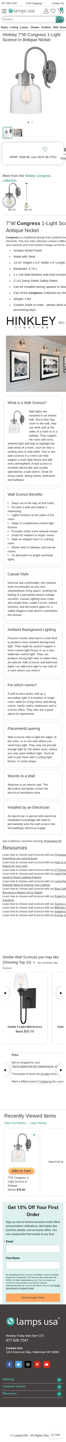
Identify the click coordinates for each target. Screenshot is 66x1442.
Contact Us (58, 3)
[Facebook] (9, 1364)
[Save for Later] (44, 149)
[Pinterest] (37, 1364)
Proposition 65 (52, 841)
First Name (13, 1258)
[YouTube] (46, 1364)
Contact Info (14, 1348)
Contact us (45, 1081)
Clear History (38, 1123)
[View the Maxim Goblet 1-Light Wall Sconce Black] (25, 999)
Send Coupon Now (33, 1297)
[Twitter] (18, 1364)
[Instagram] (28, 1364)
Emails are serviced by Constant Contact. (33, 1286)
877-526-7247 (9, 3)
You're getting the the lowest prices (32, 1066)
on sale (45, 1073)
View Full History (15, 1123)
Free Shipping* (34, 3)
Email (9, 1241)
